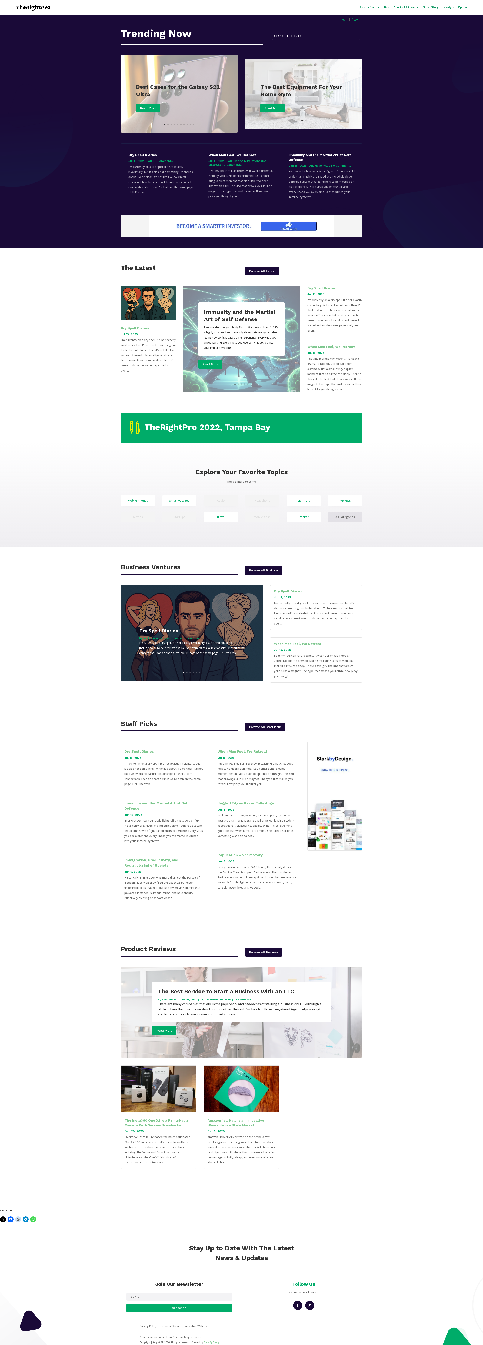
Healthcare (322, 165)
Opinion (463, 7)
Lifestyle (448, 7)
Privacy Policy (148, 1326)
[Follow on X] (309, 1305)
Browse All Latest (262, 271)
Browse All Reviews (263, 952)
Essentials (212, 999)
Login (343, 19)
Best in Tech (368, 7)
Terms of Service (170, 1326)
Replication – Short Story (240, 855)
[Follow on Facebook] (297, 1305)
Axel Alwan (150, 638)
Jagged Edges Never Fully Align (246, 803)
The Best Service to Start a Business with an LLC (226, 991)
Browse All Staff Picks (265, 727)
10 (193, 124)
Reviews (225, 999)
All (150, 161)
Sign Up (357, 19)
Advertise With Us (196, 1326)
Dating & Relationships (250, 161)
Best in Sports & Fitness (399, 7)
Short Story (430, 7)
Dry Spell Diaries (142, 155)
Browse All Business (263, 570)
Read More (148, 108)
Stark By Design (212, 1342)
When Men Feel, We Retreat (232, 155)
